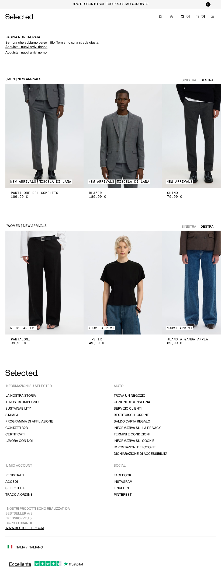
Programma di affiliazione (29, 421)
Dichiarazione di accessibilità (140, 454)
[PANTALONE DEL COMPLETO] (44, 136)
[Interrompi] (208, 4)
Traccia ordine (19, 495)
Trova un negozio (129, 396)
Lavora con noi (19, 441)
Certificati (15, 434)
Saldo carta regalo (132, 421)
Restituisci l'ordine (131, 415)
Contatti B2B (16, 428)
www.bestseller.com (24, 528)
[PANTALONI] (44, 283)
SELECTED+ (15, 488)
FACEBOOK (122, 475)
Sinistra (189, 80)
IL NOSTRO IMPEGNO (22, 402)
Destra (207, 80)
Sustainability (18, 408)
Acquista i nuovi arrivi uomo (26, 52)
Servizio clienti (127, 408)
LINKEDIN (121, 488)
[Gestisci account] (171, 16)
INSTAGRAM (123, 482)
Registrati (14, 475)
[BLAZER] (123, 136)
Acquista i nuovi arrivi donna (26, 47)
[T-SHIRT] (123, 283)
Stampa (11, 415)
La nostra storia (20, 396)
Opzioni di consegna (132, 402)
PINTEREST (123, 495)
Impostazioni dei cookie (135, 447)
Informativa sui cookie (134, 441)
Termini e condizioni (132, 434)
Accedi (11, 482)
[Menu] (212, 16)
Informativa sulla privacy (137, 428)
